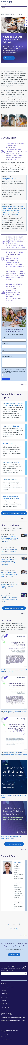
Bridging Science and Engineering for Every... (13, 1020)
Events (3, 990)
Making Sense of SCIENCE (10, 179)
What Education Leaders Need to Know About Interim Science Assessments (9, 574)
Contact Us (5, 1004)
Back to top (23, 384)
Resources (5, 994)
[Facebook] (26, 17)
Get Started (8, 58)
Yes (5, 375)
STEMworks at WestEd (10, 479)
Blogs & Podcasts (7, 987)
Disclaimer (3, 1037)
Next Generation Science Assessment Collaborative (11, 497)
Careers (4, 1000)
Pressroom (5, 1007)
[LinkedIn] (26, 22)
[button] (12, 928)
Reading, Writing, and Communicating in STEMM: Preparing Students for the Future (9, 598)
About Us (4, 997)
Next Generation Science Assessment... (11, 1015)
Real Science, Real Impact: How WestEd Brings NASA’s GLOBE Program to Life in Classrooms (9, 538)
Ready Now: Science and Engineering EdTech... (13, 1017)
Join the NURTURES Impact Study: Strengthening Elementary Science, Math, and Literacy (9, 562)
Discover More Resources (14, 844)
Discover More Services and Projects (14, 513)
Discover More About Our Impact (14, 608)
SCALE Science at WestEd (11, 462)
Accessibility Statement (7, 1040)
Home (2, 13)
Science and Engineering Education (11, 14)
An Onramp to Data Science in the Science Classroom (9, 550)
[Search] (26, 8)
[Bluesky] (26, 20)
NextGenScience (8, 443)
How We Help (9, 13)
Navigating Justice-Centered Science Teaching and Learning (9, 586)
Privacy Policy (4, 1034)
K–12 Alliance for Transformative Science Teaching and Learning (13, 404)
